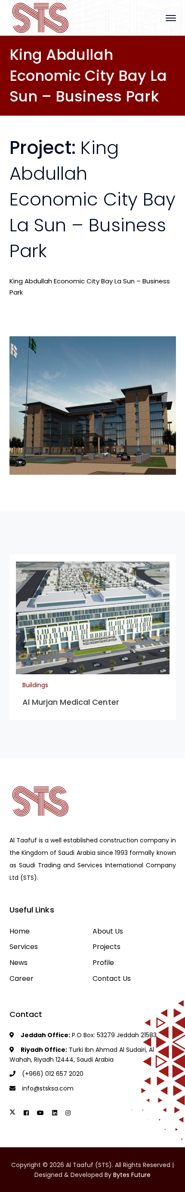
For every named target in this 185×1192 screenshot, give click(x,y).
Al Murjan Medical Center (70, 702)
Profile (103, 963)
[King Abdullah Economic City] (93, 406)
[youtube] (40, 1113)
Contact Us (111, 978)
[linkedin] (54, 1113)
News (18, 963)
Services (23, 947)
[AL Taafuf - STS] (40, 17)
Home (19, 931)
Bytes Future (132, 1174)
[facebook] (26, 1113)
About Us (107, 931)
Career (21, 978)
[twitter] (12, 1113)
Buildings (35, 685)
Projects (106, 947)
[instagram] (68, 1113)
